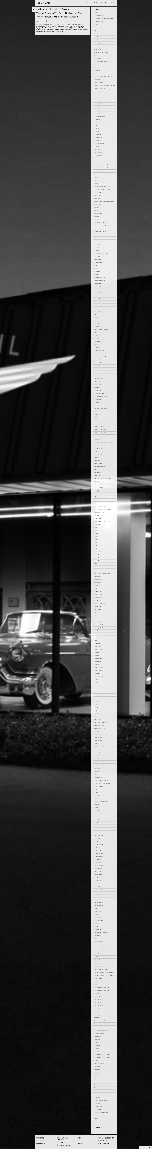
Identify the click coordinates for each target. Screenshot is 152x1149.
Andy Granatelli (98, 58)
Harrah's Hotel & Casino (100, 487)
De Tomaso (97, 335)
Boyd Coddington (98, 152)
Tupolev (96, 1060)
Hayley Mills (97, 490)
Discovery (97, 347)
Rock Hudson (97, 871)
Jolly (95, 588)
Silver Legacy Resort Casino (101, 951)
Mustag (96, 698)
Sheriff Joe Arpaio (99, 941)
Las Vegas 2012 (98, 625)
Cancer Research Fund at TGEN (102, 186)
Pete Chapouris (98, 777)
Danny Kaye (97, 326)
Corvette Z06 (97, 299)
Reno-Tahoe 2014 (98, 835)
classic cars (97, 259)
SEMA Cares (97, 911)
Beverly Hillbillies (98, 104)
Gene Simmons (98, 460)
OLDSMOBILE (98, 719)
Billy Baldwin (97, 110)
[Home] (73, 3)
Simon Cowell (97, 954)
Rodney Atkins (98, 874)
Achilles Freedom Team (100, 27)
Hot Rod (96, 515)
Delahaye (96, 338)
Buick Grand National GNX (101, 165)
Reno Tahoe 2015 (98, 832)
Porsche (96, 804)
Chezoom (96, 235)
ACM (95, 31)
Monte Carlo (97, 685)
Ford (95, 417)
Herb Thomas (97, 500)
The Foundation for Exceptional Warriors (104, 1021)
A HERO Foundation (99, 24)
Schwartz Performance (100, 890)
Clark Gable (97, 256)
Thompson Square (99, 1033)
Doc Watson (97, 369)
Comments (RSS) (40, 1143)
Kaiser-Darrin (97, 600)
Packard (96, 731)
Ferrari (96, 405)
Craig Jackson (98, 308)
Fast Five (96, 402)
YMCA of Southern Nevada (101, 1112)
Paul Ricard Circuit (99, 762)
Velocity (96, 1075)
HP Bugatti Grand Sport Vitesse (102, 521)
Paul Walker (97, 768)
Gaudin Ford (97, 457)
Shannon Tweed (98, 920)
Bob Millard (97, 131)
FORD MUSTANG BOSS (100, 430)
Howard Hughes (98, 518)
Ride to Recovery (98, 856)
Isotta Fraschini (98, 548)
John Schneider (98, 579)
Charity (96, 210)
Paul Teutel (97, 765)
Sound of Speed (98, 966)
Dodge (96, 372)
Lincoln (96, 634)
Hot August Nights (99, 512)
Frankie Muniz (98, 448)
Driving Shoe (97, 390)
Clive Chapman (98, 262)
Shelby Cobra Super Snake (101, 932)
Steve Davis (97, 999)
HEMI (95, 497)
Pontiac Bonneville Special (101, 801)
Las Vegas (97, 618)
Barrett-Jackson (98, 82)
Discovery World (98, 363)
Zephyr (96, 1118)
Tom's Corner (97, 1042)
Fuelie (96, 451)
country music (98, 302)
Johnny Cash (97, 585)
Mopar (96, 689)
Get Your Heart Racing (100, 466)
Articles (96, 64)
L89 (95, 615)
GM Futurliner (97, 472)
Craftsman (97, 305)
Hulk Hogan (97, 524)
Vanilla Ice (97, 1072)
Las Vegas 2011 (98, 622)
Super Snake (97, 1008)
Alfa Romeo (97, 40)
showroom (97, 944)
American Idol (98, 49)
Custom (96, 314)
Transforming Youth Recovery (102, 1054)
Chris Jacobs (97, 244)
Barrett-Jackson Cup (99, 88)
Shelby (96, 926)
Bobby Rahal (97, 140)
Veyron (96, 1085)
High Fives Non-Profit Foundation (102, 509)
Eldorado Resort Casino (100, 396)
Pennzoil (96, 771)
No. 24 (96, 713)
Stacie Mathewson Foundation (102, 987)
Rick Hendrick (98, 850)
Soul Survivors (98, 963)
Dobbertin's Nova (98, 366)
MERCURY (97, 664)
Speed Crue (97, 981)
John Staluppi (97, 582)
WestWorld (97, 1097)
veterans (96, 1082)
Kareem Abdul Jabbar (99, 603)
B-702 (95, 73)
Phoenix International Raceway (102, 783)
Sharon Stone (97, 923)
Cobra (95, 268)
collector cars (97, 283)
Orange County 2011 (99, 728)
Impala (96, 536)
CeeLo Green (97, 195)
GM (95, 469)
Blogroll (96, 122)
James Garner (98, 558)
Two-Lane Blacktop (99, 1063)
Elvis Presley (97, 399)
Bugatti (96, 158)
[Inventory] (81, 3)
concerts (96, 289)
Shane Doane (97, 917)
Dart (95, 332)
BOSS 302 (97, 146)
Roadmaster (97, 862)
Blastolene (97, 119)
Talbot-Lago (97, 1014)
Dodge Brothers (98, 375)
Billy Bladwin (97, 113)
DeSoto (96, 344)
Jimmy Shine (97, 576)
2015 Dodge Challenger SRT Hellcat (103, 18)
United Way (97, 1066)
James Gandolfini (98, 555)
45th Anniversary (98, 21)
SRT (95, 984)
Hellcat (96, 494)
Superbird (96, 1011)
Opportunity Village (99, 725)
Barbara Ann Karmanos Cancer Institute (104, 76)
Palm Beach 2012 (99, 737)
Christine (96, 247)
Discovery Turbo (98, 360)
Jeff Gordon (97, 570)
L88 (95, 612)
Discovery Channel (99, 350)
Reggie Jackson (98, 826)
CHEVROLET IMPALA (100, 232)
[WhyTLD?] (103, 3)
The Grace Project (99, 1027)
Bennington (97, 101)
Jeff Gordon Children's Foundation (103, 573)
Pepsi (95, 774)
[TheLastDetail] (43, 3)
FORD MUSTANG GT (100, 433)
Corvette (96, 296)
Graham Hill (97, 475)
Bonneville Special (99, 143)
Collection (96, 274)
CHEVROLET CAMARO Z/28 (101, 222)
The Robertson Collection (100, 1030)
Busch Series (97, 171)
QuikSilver (97, 813)
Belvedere (97, 98)
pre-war (96, 807)
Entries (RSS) (39, 1141)
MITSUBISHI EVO (99, 676)
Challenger (97, 207)
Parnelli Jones (98, 749)
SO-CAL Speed (98, 960)
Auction (96, 67)
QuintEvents (97, 817)
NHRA (96, 707)
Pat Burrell (97, 752)
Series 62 (96, 914)
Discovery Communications (101, 353)
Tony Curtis (97, 1045)
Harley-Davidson (98, 484)
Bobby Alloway (98, 137)
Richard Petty (97, 841)
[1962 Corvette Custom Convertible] (60, 24)
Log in (79, 1141)
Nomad (96, 716)
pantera (96, 743)
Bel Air (96, 94)
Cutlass (96, 317)
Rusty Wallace (98, 884)
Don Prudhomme (98, 378)
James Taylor (97, 561)
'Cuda (95, 12)
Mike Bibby (97, 673)
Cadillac (96, 177)
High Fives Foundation (100, 506)
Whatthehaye (97, 1103)
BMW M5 (96, 128)
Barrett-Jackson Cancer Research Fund (104, 85)
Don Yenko (97, 381)
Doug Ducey (97, 384)
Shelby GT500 (98, 935)
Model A (96, 682)
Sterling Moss (98, 996)
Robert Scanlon (98, 868)
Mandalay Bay (98, 649)
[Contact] (112, 3)
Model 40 (96, 679)
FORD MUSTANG (99, 427)
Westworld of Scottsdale (100, 1100)
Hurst (95, 530)
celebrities (97, 198)
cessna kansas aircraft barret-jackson (104, 201)
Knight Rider (97, 606)
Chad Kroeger (97, 204)
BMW (95, 125)
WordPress (80, 1143)
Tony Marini (97, 1048)
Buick (95, 161)
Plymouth (96, 795)
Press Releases (98, 810)
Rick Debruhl (97, 847)
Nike (95, 710)
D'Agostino (97, 323)
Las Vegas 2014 (98, 628)
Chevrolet (96, 219)
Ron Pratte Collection (99, 880)
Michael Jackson (98, 670)
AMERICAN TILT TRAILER (101, 52)
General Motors (98, 463)
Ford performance (98, 436)
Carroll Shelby (98, 192)
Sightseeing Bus (98, 947)
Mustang (96, 701)
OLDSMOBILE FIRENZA (100, 722)
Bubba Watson (98, 155)
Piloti (95, 789)
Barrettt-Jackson (98, 91)
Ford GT (96, 423)
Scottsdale (97, 893)
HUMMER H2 (97, 527)
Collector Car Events (99, 277)
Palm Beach (97, 734)
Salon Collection (98, 887)
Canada (96, 183)
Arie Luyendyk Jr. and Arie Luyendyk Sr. (104, 61)
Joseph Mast (97, 591)
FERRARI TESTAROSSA (101, 408)
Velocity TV (97, 1079)
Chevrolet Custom (99, 228)
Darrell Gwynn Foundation (101, 329)
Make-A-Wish (97, 646)
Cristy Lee (97, 311)
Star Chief (97, 993)
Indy (95, 542)
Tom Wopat (97, 1039)
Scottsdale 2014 (98, 902)
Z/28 (95, 1115)
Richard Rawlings (98, 844)
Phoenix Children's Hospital (101, 780)
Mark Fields (97, 652)
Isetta (95, 545)
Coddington (97, 271)
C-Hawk (96, 174)
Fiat (95, 411)
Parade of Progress (99, 746)
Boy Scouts (97, 149)
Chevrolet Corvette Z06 (100, 225)
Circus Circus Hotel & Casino (101, 253)
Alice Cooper (97, 43)
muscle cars (97, 695)
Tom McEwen (97, 1036)
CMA (95, 265)
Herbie (96, 503)
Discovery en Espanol (100, 356)
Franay (96, 445)
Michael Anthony (98, 667)
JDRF (95, 564)
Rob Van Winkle (98, 865)
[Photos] (96, 3)
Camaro (96, 180)
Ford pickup (97, 439)
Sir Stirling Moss (98, 957)
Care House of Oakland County (102, 189)
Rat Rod (96, 820)
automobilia (97, 70)
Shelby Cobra (97, 929)
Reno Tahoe (97, 829)
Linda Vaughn (97, 637)
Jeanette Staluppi (98, 567)
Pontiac (96, 798)
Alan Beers (97, 37)
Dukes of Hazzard (99, 393)
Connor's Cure (98, 293)
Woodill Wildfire (98, 1106)
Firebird (96, 414)
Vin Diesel (97, 1091)
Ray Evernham (98, 823)
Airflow (96, 34)
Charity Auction (98, 213)
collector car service (99, 280)
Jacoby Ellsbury (98, 551)
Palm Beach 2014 (99, 740)
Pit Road (96, 792)
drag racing (97, 387)
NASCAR (96, 704)
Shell (95, 938)
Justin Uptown (98, 597)
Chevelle (96, 216)
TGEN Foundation (99, 1018)
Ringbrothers (97, 859)
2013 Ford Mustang (99, 15)
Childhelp (96, 238)
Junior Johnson (98, 594)
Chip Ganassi (97, 241)
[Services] (89, 3)
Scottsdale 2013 (98, 899)
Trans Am (96, 1051)
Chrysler (96, 250)
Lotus (95, 640)
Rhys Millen (97, 838)
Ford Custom (97, 420)
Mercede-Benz (98, 658)
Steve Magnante (98, 1005)
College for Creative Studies (101, 286)
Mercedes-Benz (98, 661)
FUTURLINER (98, 454)
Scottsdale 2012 (98, 896)
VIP (95, 1094)
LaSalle (96, 631)
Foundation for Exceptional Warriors (103, 442)
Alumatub (96, 46)
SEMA (96, 908)
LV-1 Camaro (97, 643)
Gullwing (96, 481)
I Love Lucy (97, 533)
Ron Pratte (97, 877)
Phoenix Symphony (99, 786)
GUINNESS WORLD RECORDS (102, 478)
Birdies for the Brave (99, 116)
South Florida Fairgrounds (101, 969)
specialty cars (98, 978)
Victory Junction (98, 1088)
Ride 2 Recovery (98, 853)
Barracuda (97, 79)
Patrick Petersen (98, 756)
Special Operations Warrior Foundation (104, 972)
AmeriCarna (97, 55)
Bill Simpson (97, 107)
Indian (96, 539)
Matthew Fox (97, 655)
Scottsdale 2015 (98, 905)
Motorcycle (97, 692)
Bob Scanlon (97, 134)
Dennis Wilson (98, 341)
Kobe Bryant (97, 609)
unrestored (97, 1069)
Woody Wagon (98, 1109)
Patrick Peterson (98, 759)
